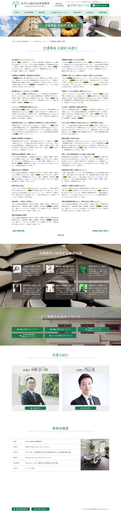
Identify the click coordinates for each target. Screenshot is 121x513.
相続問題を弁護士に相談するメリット (74, 170)
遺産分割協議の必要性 (19, 215)
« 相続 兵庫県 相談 (18, 231)
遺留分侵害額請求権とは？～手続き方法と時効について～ (81, 201)
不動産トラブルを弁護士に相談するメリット (77, 91)
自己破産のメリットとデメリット (23, 60)
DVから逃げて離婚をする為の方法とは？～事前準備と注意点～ (83, 123)
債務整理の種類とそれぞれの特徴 (73, 60)
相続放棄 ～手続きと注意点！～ (23, 201)
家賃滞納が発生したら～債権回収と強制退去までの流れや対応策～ (34, 123)
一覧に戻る (60, 235)
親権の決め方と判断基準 (20, 170)
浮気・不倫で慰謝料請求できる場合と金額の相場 (78, 154)
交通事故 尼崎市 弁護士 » (100, 231)
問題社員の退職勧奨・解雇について (24, 154)
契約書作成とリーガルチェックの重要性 (25, 91)
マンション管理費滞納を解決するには (24, 107)
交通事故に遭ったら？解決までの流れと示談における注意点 (82, 75)
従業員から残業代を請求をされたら (74, 186)
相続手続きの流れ (18, 186)
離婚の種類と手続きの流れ (71, 138)
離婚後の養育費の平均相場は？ (22, 138)
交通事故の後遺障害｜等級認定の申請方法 (26, 75)
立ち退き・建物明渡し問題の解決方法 (74, 107)
